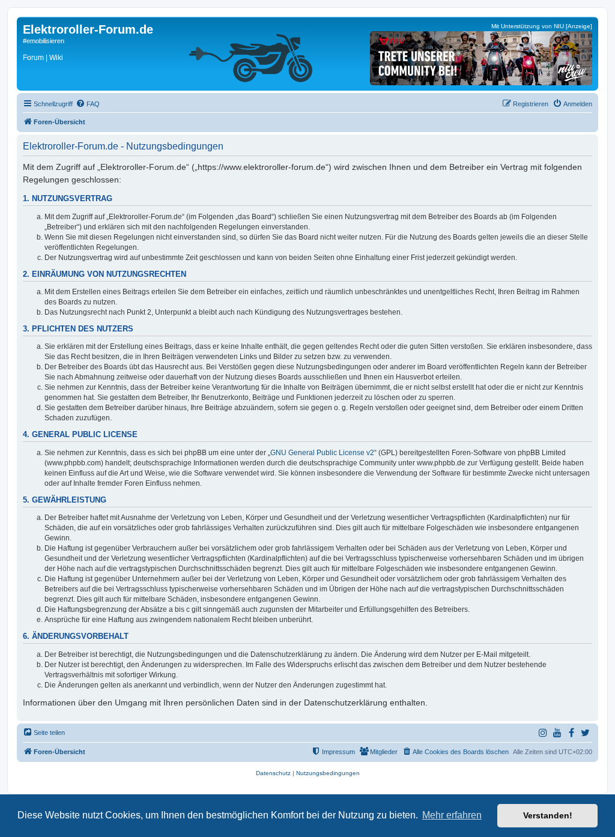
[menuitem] (88, 104)
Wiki (56, 57)
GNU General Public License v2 (322, 453)
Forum (33, 57)
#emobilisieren (43, 40)
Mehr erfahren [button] (452, 815)
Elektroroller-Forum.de (88, 29)
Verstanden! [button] (547, 815)
